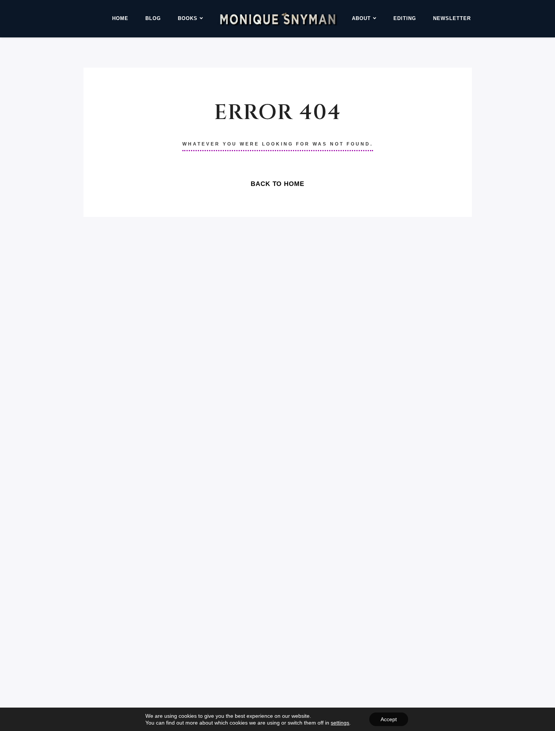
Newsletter (452, 18)
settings (340, 723)
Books (187, 18)
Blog (153, 18)
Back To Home (277, 183)
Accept (389, 719)
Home (120, 18)
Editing (404, 18)
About (361, 18)
